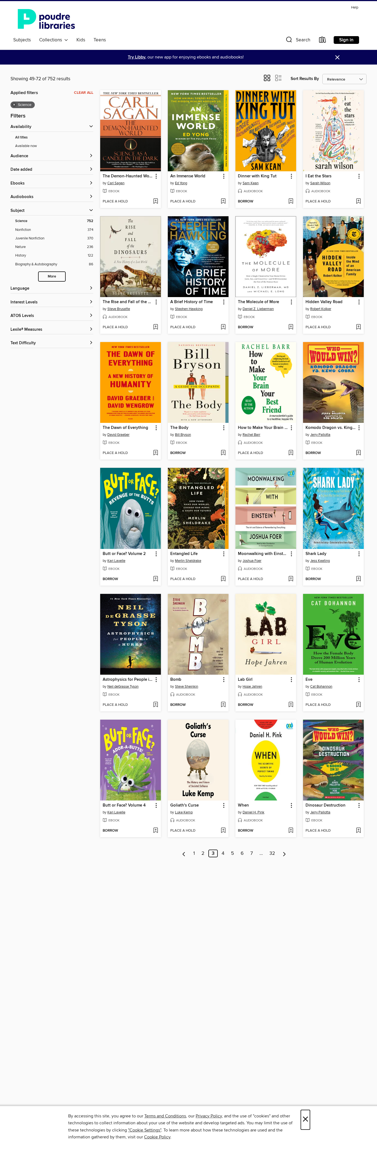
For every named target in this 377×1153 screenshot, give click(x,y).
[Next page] (284, 853)
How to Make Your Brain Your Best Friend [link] (263, 427)
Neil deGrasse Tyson (123, 686)
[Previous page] (184, 853)
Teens (100, 40)
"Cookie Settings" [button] (144, 1130)
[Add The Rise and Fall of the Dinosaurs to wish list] (155, 327)
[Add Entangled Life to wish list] (223, 579)
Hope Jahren (252, 686)
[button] (297, 41)
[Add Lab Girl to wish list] (290, 705)
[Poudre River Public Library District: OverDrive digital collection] (46, 19)
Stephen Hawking (189, 309)
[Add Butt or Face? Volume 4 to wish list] (155, 830)
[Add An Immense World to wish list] (223, 201)
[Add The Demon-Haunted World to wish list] (155, 201)
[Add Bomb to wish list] (223, 705)
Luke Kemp (184, 812)
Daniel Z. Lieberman (258, 309)
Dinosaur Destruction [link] (326, 805)
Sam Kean (251, 183)
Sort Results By (305, 78)
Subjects (22, 40)
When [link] (243, 805)
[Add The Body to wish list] (223, 453)
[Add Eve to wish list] (358, 705)
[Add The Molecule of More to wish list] (290, 327)
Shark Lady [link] (316, 553)
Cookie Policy (157, 1137)
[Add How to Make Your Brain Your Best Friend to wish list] (290, 453)
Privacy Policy (209, 1116)
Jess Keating (320, 561)
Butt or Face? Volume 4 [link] (124, 805)
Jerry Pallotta (320, 435)
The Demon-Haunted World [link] (128, 176)
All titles (21, 137)
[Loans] (322, 41)
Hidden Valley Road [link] (324, 302)
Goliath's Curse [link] (184, 805)
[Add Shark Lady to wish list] (358, 579)
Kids (80, 40)
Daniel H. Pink (253, 812)
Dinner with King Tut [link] (257, 176)
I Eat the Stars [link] (318, 176)
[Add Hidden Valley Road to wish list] (358, 327)
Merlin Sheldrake (188, 561)
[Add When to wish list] (290, 830)
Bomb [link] (175, 679)
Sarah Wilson (320, 183)
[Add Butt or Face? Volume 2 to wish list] (155, 579)
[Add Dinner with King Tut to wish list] (290, 201)
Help (354, 8)
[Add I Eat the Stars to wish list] (358, 201)
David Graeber (118, 435)
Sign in (346, 40)
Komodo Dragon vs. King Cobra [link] (331, 427)
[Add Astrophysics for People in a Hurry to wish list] (155, 705)
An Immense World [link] (187, 176)
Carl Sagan (115, 183)
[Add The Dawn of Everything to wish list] (155, 453)
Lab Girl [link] (245, 679)
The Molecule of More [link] (258, 302)
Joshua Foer (252, 561)
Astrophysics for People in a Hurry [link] (128, 679)
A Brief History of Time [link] (191, 302)
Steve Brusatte (118, 309)
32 (272, 853)
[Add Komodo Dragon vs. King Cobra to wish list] (358, 453)
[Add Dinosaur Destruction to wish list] (358, 830)
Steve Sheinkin (186, 686)
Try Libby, (137, 57)
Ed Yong (181, 183)
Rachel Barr (251, 435)
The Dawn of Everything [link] (125, 427)
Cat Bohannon (321, 686)
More (52, 276)
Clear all (83, 92)
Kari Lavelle (116, 561)
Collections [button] (51, 40)
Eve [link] (309, 679)
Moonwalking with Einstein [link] (263, 553)
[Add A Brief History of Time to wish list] (223, 327)
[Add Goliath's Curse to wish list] (223, 830)
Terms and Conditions (165, 1116)
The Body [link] (179, 427)
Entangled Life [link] (184, 553)
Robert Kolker (320, 309)
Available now (26, 146)
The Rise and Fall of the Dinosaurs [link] (128, 302)
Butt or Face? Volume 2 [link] (124, 553)
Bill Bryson (183, 435)
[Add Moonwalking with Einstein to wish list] (290, 579)
